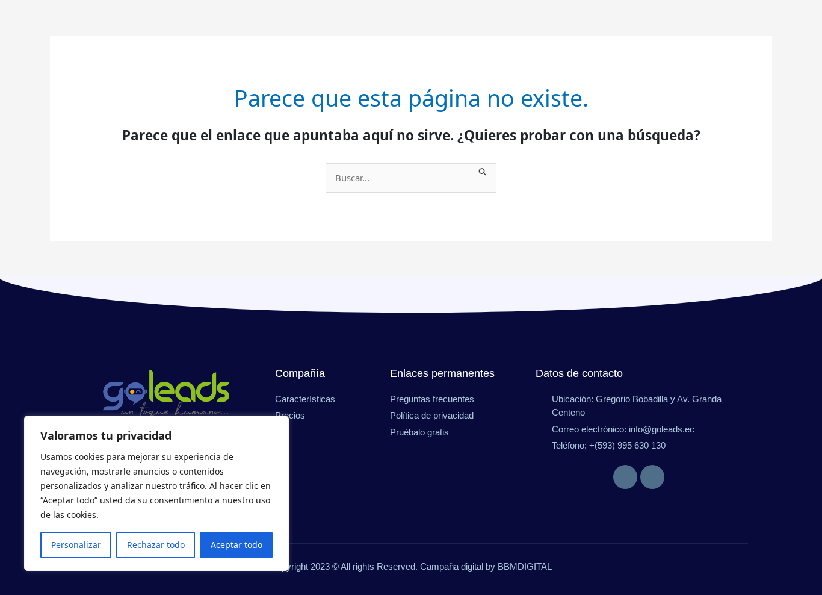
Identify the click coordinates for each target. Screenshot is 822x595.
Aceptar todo (236, 544)
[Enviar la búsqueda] (483, 170)
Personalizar (76, 544)
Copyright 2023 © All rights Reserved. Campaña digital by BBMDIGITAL (411, 566)
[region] (156, 493)
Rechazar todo (156, 544)
